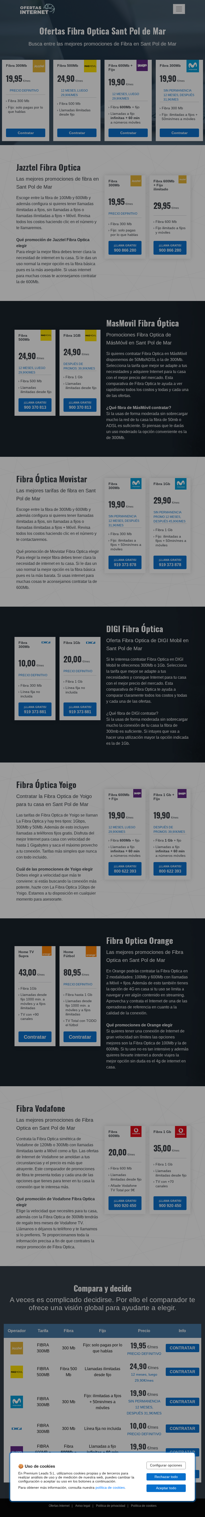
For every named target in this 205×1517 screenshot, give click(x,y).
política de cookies (110, 1487)
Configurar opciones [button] (166, 1465)
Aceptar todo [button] (166, 1488)
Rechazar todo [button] (166, 1477)
